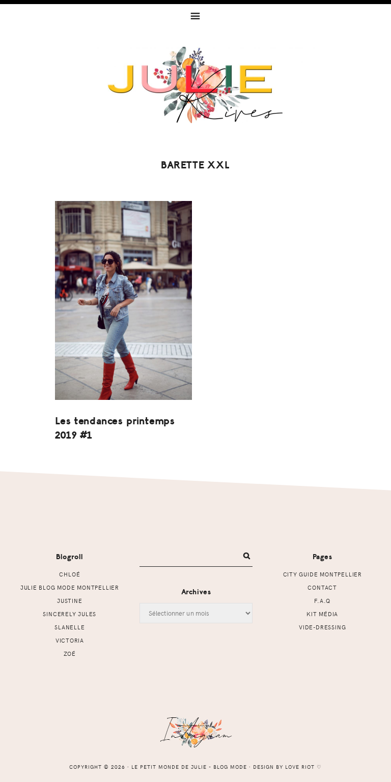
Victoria (69, 640)
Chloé (69, 574)
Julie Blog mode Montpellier (69, 587)
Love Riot (300, 766)
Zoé (70, 653)
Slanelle (69, 627)
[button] (195, 15)
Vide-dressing (322, 627)
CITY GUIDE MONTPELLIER (322, 574)
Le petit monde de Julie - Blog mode (196, 85)
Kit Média (322, 614)
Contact (322, 587)
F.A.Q (322, 600)
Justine (69, 600)
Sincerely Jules (69, 614)
